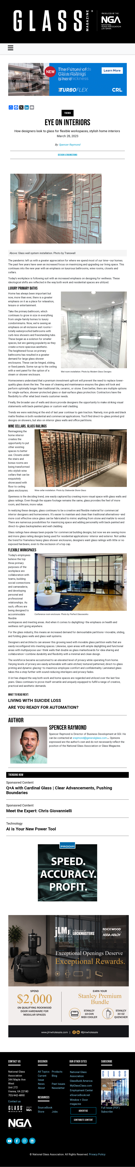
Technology (14, 823)
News (41, 1083)
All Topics (43, 1071)
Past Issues (58, 1083)
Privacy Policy (97, 1154)
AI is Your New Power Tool (31, 828)
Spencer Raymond (69, 144)
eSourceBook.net (80, 1095)
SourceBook (45, 1107)
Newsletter (58, 1088)
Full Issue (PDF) (110, 1107)
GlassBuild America (81, 1080)
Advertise (83, 1110)
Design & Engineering (67, 154)
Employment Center (81, 1090)
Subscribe (107, 1111)
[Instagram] (24, 1141)
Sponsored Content (19, 782)
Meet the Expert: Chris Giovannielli (39, 810)
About (41, 1088)
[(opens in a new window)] (67, 79)
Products (57, 1071)
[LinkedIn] (32, 1141)
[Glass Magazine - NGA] (66, 21)
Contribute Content (83, 1120)
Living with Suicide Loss (34, 700)
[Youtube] (9, 1141)
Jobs (55, 1111)
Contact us (14, 1101)
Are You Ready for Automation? (43, 707)
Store (41, 1111)
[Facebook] (17, 1141)
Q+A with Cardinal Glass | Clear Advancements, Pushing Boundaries (59, 790)
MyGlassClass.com (81, 1085)
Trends (67, 113)
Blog (54, 1075)
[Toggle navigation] (10, 47)
